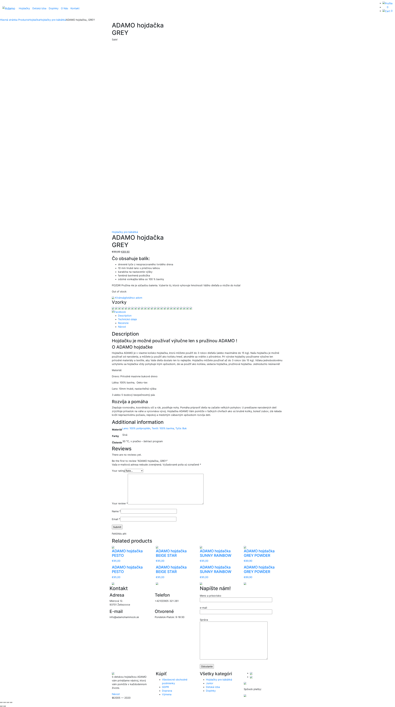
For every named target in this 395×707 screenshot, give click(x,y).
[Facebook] (119, 311)
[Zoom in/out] (11, 702)
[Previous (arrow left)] (1, 706)
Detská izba (39, 8)
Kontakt (75, 8)
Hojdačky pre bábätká (125, 232)
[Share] (4, 702)
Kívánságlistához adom (128, 297)
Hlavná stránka (8, 19)
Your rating (118, 470)
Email (116, 519)
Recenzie (123, 323)
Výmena (166, 694)
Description (124, 315)
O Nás (64, 8)
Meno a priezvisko (210, 595)
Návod (122, 326)
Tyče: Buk (181, 428)
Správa (204, 619)
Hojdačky (24, 8)
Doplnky (53, 8)
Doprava (167, 690)
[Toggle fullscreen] (7, 702)
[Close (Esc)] (1, 702)
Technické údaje (127, 319)
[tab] (200, 315)
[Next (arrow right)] (4, 706)
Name (116, 511)
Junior (209, 683)
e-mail (203, 607)
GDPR (165, 686)
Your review (120, 503)
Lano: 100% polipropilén (136, 428)
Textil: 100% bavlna (163, 428)
